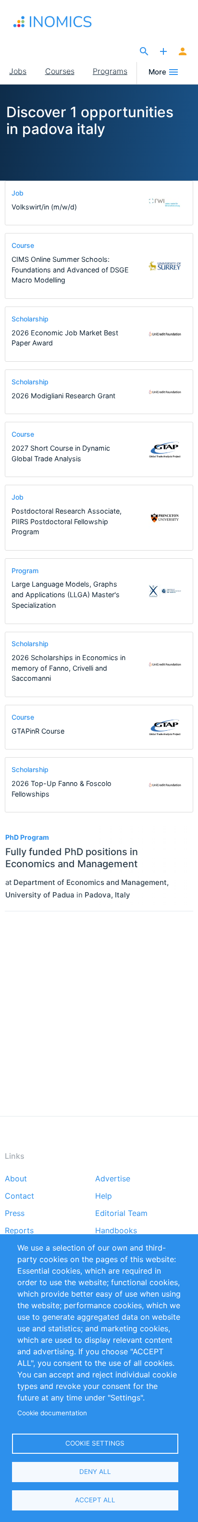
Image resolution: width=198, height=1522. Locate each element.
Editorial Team (121, 1213)
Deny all (95, 1471)
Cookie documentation (52, 1413)
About (16, 1179)
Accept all (95, 1500)
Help (103, 1196)
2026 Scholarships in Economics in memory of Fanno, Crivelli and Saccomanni (68, 667)
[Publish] (163, 52)
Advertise (112, 1179)
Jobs (17, 71)
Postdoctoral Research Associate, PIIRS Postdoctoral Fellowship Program (67, 521)
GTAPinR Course (38, 731)
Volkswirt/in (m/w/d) (44, 207)
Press (15, 1213)
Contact (19, 1196)
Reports (19, 1231)
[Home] (62, 21)
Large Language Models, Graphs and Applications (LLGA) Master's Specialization (66, 594)
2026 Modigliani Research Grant (63, 396)
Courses (59, 71)
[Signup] (182, 52)
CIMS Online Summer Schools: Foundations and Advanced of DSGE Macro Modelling (70, 269)
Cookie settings (94, 1443)
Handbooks (116, 1231)
